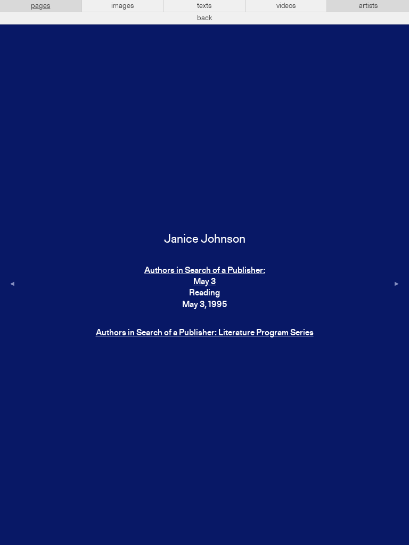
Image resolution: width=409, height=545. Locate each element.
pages (40, 6)
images (122, 6)
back (204, 18)
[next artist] (397, 284)
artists (368, 6)
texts (204, 6)
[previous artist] (12, 284)
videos (286, 6)
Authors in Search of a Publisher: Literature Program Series (205, 333)
